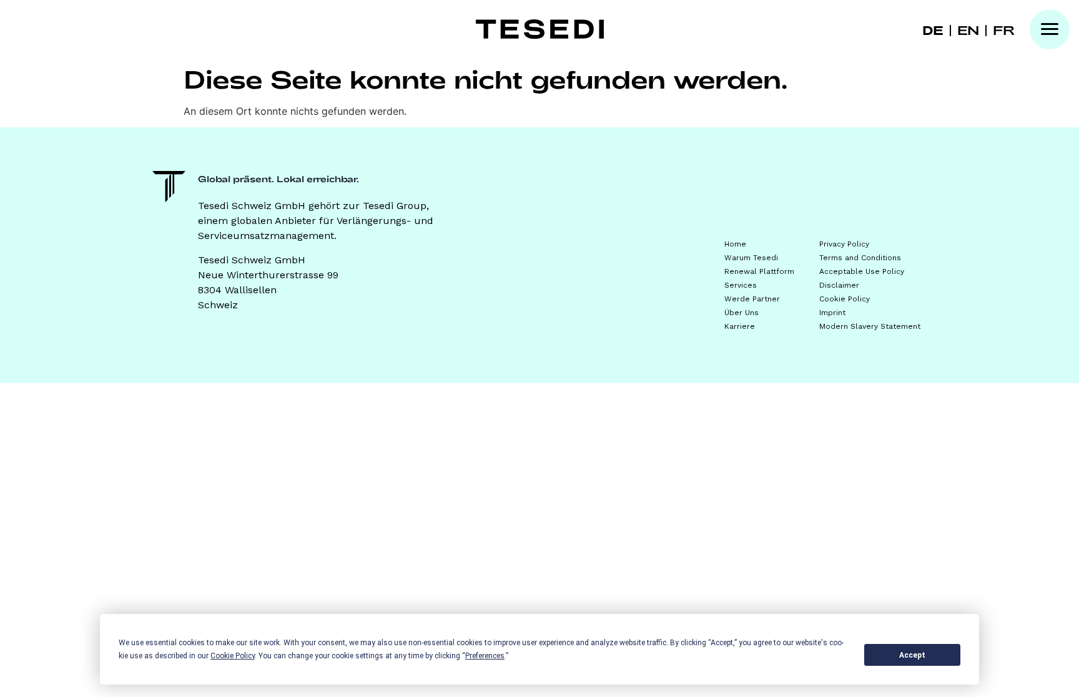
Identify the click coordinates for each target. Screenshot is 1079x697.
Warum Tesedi (751, 257)
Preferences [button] (485, 655)
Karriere (739, 326)
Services (740, 285)
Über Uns (741, 312)
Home (735, 244)
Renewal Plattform (759, 271)
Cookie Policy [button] (232, 655)
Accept (912, 655)
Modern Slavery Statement (869, 326)
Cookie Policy (844, 299)
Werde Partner (752, 299)
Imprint (832, 312)
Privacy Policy (844, 244)
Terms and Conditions (860, 257)
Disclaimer (839, 285)
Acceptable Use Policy (861, 271)
